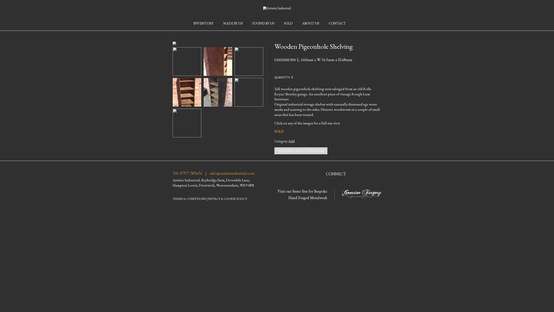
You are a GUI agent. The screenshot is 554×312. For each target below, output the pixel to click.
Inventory (203, 23)
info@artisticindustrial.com (232, 173)
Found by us (263, 23)
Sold (288, 23)
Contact (337, 23)
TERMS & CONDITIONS (189, 198)
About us (310, 23)
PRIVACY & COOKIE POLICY (227, 198)
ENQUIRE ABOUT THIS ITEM (301, 150)
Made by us (233, 23)
